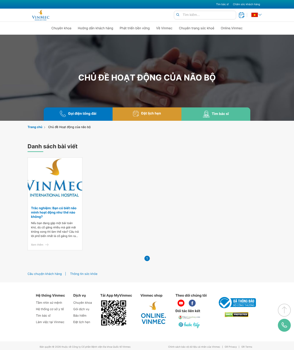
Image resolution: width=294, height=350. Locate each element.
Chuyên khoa (61, 28)
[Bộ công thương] (236, 302)
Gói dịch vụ (81, 309)
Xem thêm (37, 244)
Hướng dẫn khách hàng (95, 28)
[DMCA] (236, 314)
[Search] (177, 15)
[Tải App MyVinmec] (113, 313)
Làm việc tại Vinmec (50, 322)
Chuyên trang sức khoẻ (196, 28)
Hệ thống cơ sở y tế (50, 309)
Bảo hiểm (80, 315)
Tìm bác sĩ (222, 4)
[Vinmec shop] (153, 313)
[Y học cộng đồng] (189, 317)
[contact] (284, 325)
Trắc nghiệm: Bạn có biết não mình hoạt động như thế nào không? (53, 212)
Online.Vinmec (232, 28)
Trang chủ (35, 127)
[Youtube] (181, 303)
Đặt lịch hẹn (81, 322)
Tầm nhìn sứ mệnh (49, 303)
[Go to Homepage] (40, 15)
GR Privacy (231, 347)
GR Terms (246, 347)
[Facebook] (192, 303)
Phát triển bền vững (135, 28)
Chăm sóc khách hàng (246, 4)
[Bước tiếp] (189, 325)
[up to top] (284, 310)
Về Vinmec (164, 28)
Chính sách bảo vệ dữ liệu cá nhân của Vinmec (194, 347)
